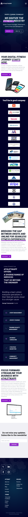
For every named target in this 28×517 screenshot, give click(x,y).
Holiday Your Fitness (19, 485)
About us (7, 482)
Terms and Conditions (10, 512)
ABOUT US (17, 31)
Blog (6, 486)
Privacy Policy (6, 502)
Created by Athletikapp (14, 514)
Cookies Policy (7, 506)
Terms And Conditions (7, 497)
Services (7, 484)
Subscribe (14, 444)
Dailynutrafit (19, 488)
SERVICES (8, 31)
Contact (7, 489)
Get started (5, 74)
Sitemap (7, 491)
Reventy (18, 482)
